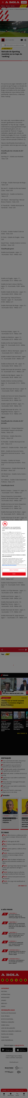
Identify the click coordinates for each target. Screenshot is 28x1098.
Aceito (14, 573)
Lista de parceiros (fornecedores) (9, 565)
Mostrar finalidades (14, 569)
